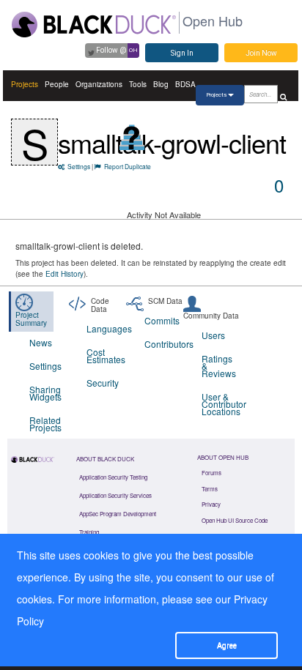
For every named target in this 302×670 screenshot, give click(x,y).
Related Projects (45, 423)
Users (213, 335)
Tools (138, 84)
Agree (227, 645)
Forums (211, 473)
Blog (161, 84)
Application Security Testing (113, 477)
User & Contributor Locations (221, 403)
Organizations (99, 84)
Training (89, 532)
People (57, 84)
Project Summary (31, 319)
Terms (210, 489)
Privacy (211, 504)
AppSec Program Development (117, 514)
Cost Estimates (105, 355)
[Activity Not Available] (132, 137)
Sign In (182, 53)
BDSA (185, 84)
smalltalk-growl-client (172, 142)
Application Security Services (115, 495)
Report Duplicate (127, 166)
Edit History (64, 274)
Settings (78, 166)
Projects (24, 84)
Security (102, 382)
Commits (162, 320)
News (40, 342)
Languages (105, 328)
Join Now (261, 53)
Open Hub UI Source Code (235, 520)
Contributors (163, 344)
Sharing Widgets (45, 393)
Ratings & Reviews (219, 365)
